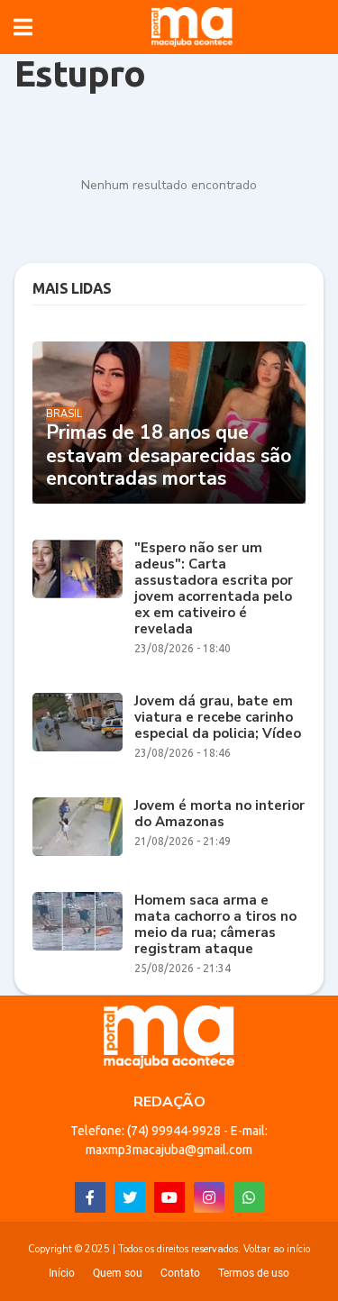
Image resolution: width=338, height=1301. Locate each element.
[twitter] (129, 1197)
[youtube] (169, 1197)
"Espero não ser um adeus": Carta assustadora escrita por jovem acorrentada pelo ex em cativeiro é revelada (213, 588)
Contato (180, 1273)
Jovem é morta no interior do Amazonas (219, 813)
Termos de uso (253, 1273)
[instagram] (209, 1197)
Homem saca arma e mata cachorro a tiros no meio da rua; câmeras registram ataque (215, 924)
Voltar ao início (276, 1249)
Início (62, 1273)
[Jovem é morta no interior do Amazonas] (77, 826)
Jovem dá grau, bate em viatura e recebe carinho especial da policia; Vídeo (217, 717)
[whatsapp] (248, 1197)
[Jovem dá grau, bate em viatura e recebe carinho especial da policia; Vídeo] (77, 722)
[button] (23, 27)
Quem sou (117, 1273)
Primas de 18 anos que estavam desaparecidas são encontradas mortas (168, 456)
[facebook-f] (90, 1197)
